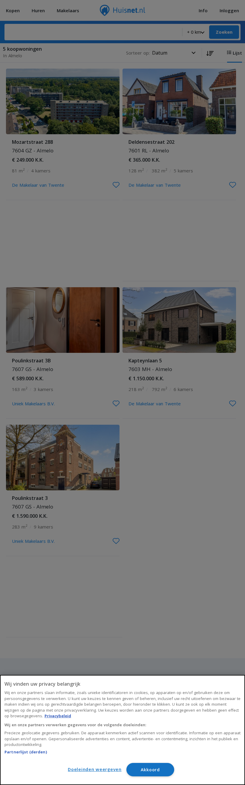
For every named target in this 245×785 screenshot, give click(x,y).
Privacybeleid (58, 715)
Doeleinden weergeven (94, 769)
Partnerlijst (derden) (25, 752)
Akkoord (150, 769)
